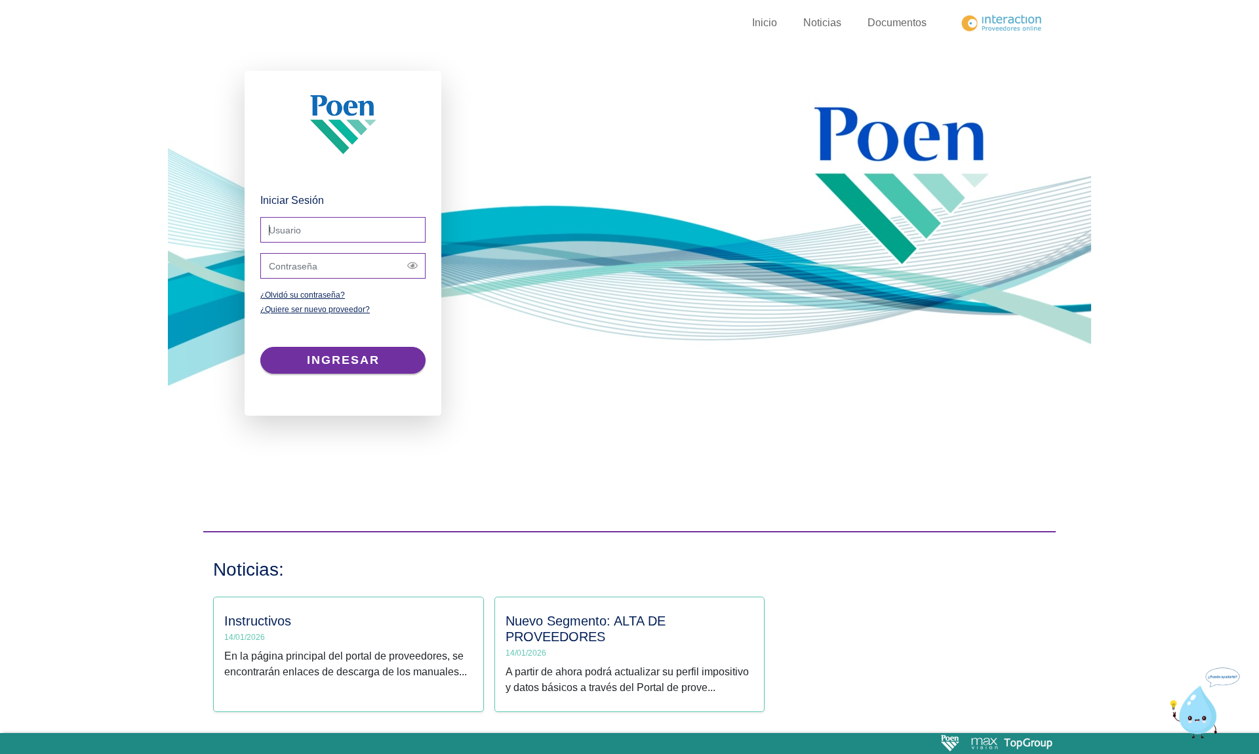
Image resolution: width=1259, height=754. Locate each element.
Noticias (822, 22)
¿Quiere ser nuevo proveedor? (315, 309)
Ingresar (343, 360)
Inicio (764, 22)
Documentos (897, 22)
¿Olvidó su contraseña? (302, 295)
